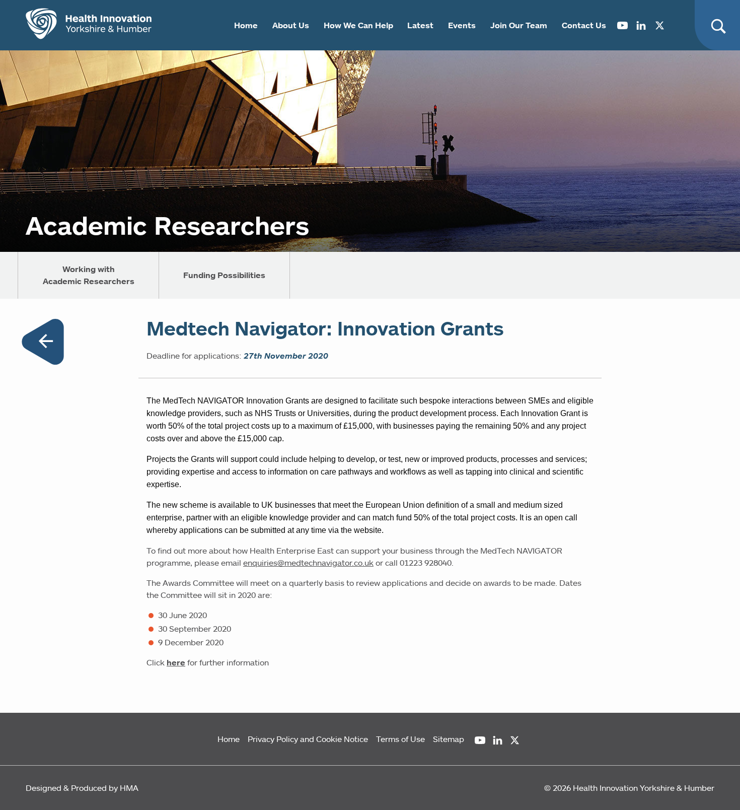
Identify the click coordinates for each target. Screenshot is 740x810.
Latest (420, 25)
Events (462, 25)
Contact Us (584, 25)
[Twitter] (660, 25)
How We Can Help (358, 25)
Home (246, 25)
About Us (290, 25)
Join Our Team (518, 25)
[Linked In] (641, 25)
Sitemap (448, 739)
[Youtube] (622, 25)
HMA (129, 788)
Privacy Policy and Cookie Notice (308, 739)
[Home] (89, 25)
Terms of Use (400, 739)
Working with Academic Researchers (88, 275)
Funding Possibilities (224, 275)
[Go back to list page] (43, 343)
